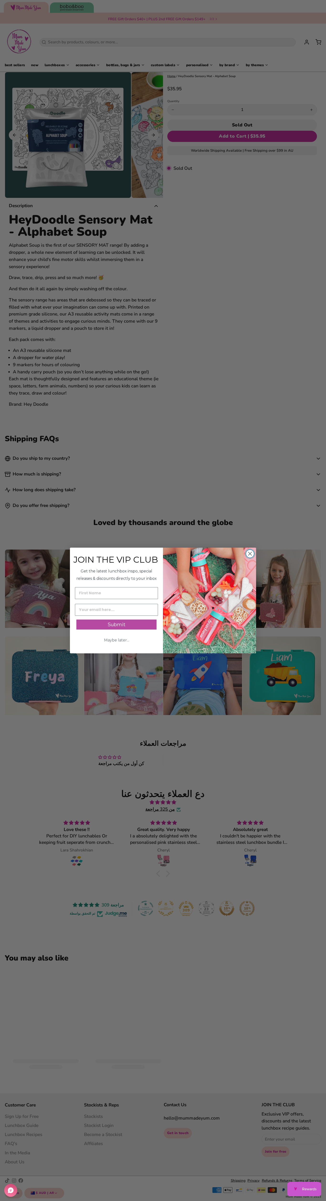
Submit (117, 624)
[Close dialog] (250, 554)
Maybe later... (116, 640)
